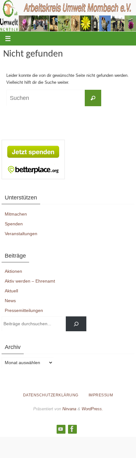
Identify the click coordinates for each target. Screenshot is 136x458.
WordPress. (92, 408)
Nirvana (69, 408)
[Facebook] (72, 429)
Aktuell (11, 290)
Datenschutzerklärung (50, 395)
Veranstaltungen (21, 233)
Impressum (101, 395)
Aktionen (13, 271)
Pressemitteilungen (24, 310)
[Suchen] (76, 323)
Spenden (14, 223)
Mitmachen (16, 214)
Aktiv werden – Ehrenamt (30, 281)
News (10, 300)
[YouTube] (61, 429)
